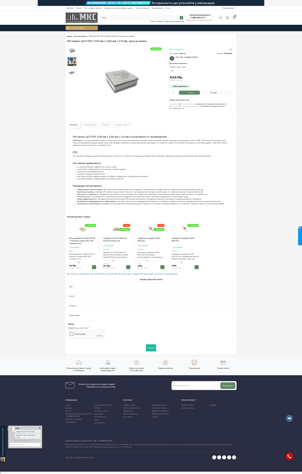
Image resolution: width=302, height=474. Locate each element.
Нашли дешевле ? (180, 86)
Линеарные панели (159, 408)
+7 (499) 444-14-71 (197, 18)
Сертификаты (70, 422)
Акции (96, 420)
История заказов (187, 408)
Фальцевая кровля (159, 405)
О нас (168, 8)
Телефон (72, 306)
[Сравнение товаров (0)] (220, 17)
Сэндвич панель (129, 405)
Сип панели (127, 417)
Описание (73, 125)
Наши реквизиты (157, 8)
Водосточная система (160, 414)
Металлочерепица (130, 414)
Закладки (213, 405)
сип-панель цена (124, 274)
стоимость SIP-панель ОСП (142, 274)
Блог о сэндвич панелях (92, 8)
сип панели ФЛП (110, 274)
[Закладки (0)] (227, 17)
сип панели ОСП (96, 274)
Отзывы (105, 124)
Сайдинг (155, 417)
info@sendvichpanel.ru (199, 15)
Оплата (78, 8)
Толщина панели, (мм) (177, 67)
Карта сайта (98, 414)
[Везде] (177, 18)
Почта (71, 296)
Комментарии (74, 315)
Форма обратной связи (103, 405)
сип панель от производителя (165, 274)
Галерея (97, 408)
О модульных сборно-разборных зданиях (118, 8)
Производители (100, 417)
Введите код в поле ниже (78, 328)
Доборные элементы (160, 411)
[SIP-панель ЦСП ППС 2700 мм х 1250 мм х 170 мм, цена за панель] (72, 50)
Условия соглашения (73, 419)
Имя (70, 287)
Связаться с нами (101, 411)
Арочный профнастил (131, 408)
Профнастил (128, 411)
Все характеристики (177, 108)
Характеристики (90, 125)
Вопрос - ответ (122, 124)
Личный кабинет (187, 405)
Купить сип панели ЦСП (80, 274)
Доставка (70, 8)
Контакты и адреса (142, 8)
